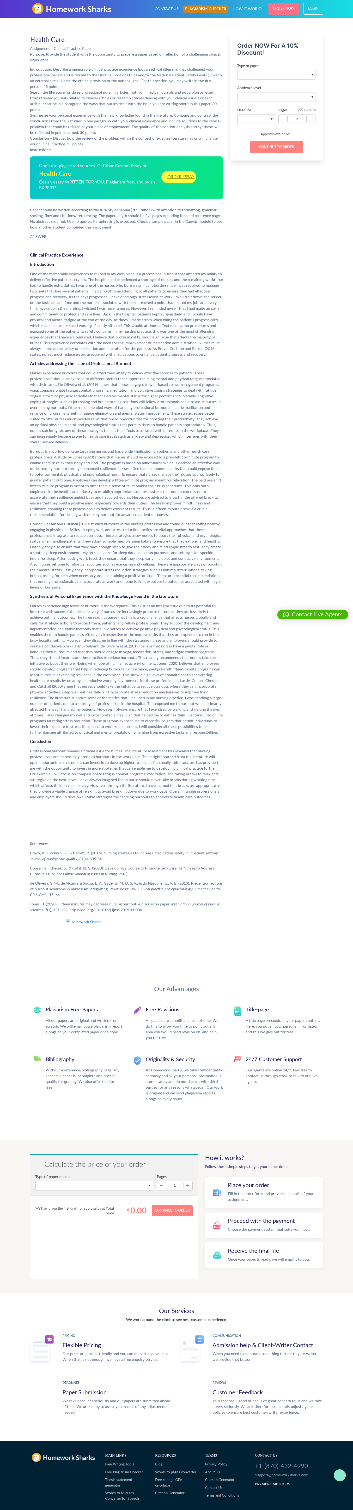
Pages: (162, 1177)
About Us (212, 1472)
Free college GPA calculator (168, 1482)
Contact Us (214, 1488)
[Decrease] (283, 119)
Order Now (283, 8)
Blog (159, 1464)
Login (313, 8)
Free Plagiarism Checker (124, 1472)
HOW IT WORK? (247, 9)
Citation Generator (169, 1493)
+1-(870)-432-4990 (281, 1466)
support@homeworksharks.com (281, 1475)
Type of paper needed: (54, 1177)
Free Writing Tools (119, 1464)
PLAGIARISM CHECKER (205, 9)
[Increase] (311, 119)
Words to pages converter (175, 1472)
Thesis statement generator (118, 1482)
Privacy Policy (216, 1464)
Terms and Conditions (222, 1495)
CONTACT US (167, 9)
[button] (312, 614)
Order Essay (181, 177)
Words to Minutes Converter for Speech (122, 1495)
